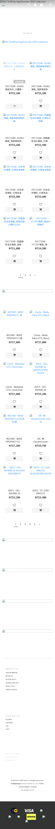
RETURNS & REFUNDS (12, 683)
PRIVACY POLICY (10, 686)
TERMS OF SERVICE (11, 689)
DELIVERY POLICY (11, 679)
